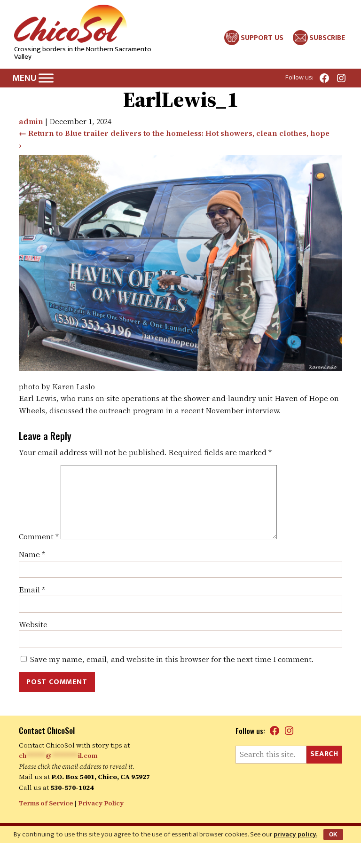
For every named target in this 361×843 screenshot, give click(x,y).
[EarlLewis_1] (180, 368)
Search (324, 754)
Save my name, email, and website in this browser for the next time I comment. (172, 659)
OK (333, 834)
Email (32, 589)
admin (31, 121)
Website (33, 624)
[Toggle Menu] (46, 77)
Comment (39, 536)
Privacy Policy (101, 803)
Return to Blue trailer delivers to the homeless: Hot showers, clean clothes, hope (174, 133)
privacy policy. (295, 834)
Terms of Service (46, 803)
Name (32, 554)
